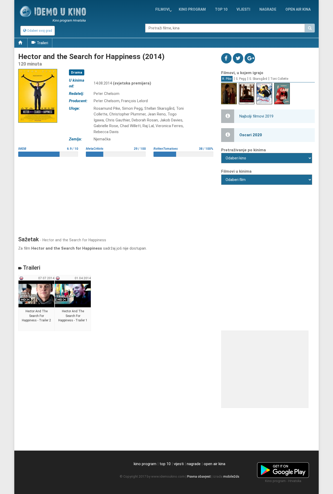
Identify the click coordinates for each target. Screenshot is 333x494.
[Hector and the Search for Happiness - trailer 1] (73, 303)
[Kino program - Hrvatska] (283, 469)
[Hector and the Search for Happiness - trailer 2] (36, 303)
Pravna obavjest (199, 476)
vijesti (243, 9)
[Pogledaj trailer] (37, 69)
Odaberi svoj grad (39, 30)
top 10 (165, 464)
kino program (192, 9)
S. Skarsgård (258, 79)
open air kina (214, 464)
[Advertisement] (115, 194)
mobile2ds (231, 476)
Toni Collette (279, 79)
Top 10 (221, 9)
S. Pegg (241, 79)
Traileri (42, 43)
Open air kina (298, 9)
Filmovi (162, 9)
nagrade (267, 9)
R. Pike (227, 79)
